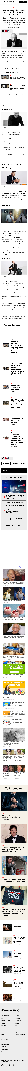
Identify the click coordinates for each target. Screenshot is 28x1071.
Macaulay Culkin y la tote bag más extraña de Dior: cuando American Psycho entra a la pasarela (13, 912)
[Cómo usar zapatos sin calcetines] (6, 387)
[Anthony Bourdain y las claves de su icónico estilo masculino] (14, 865)
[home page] (9, 2)
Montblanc (6, 463)
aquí (25, 164)
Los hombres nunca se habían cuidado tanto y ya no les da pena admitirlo (14, 518)
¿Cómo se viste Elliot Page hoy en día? (17, 420)
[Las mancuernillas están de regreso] (7, 927)
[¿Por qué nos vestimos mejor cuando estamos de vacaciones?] (7, 954)
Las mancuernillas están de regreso (18, 927)
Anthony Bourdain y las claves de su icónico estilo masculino (13, 881)
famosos (15, 463)
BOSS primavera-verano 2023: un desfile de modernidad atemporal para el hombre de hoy (17, 87)
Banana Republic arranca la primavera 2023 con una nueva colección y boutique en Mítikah (18, 78)
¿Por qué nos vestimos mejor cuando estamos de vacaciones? (18, 954)
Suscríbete (23, 1)
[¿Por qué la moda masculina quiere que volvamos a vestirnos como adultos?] (7, 969)
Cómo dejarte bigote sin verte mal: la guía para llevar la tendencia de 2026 (13, 850)
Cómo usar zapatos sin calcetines (15, 387)
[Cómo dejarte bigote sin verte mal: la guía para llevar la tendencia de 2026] (14, 833)
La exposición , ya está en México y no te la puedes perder (17, 438)
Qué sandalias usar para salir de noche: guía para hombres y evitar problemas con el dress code (19, 983)
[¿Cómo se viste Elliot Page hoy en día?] (6, 419)
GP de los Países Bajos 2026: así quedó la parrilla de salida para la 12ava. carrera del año (14, 525)
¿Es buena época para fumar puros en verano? (19, 997)
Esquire (18, 27)
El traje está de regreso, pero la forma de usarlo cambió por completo (13, 818)
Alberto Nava (14, 446)
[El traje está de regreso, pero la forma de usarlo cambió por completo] (14, 802)
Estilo (14, 7)
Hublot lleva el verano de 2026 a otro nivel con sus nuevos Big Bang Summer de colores (19, 940)
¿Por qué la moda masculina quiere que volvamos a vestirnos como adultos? (19, 969)
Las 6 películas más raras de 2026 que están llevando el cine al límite (14, 511)
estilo (23, 463)
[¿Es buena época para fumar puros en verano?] (7, 997)
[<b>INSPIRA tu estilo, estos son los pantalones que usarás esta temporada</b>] (6, 403)
